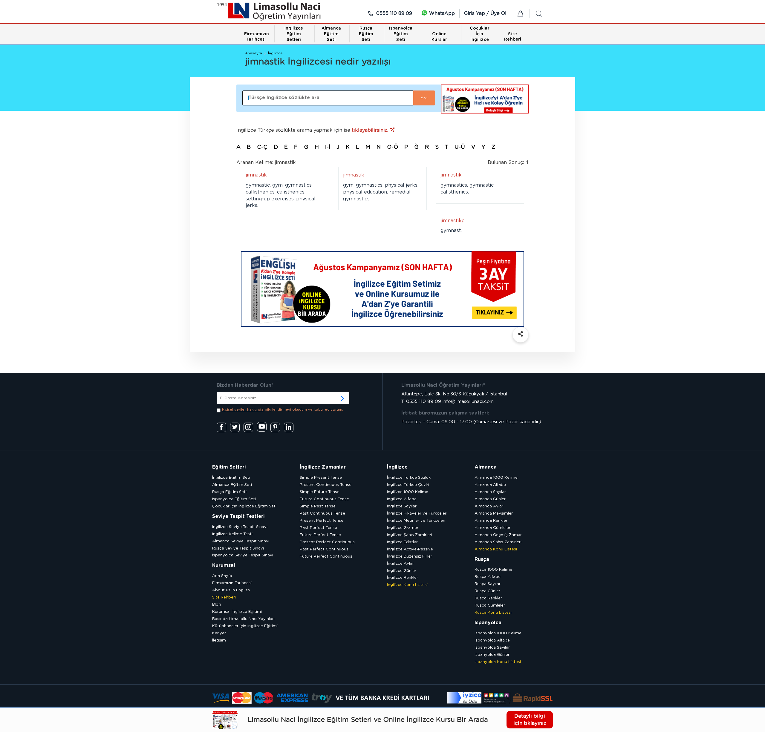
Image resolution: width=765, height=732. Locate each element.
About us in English (231, 590)
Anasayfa (253, 53)
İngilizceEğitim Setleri (293, 34)
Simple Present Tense (321, 478)
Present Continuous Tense (325, 485)
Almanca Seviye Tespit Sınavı (240, 541)
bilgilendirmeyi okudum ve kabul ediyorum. (282, 409)
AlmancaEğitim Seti (331, 34)
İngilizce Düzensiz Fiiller (409, 556)
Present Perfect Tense (321, 521)
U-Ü (460, 147)
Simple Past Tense (318, 506)
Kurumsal (223, 565)
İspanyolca (488, 622)
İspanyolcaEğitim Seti (400, 34)
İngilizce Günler (401, 571)
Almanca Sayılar (490, 492)
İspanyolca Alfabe (492, 640)
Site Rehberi (224, 597)
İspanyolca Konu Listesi (498, 662)
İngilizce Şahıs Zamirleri (409, 535)
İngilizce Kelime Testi (232, 534)
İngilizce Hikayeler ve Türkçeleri (417, 513)
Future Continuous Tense (324, 499)
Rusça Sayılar (488, 584)
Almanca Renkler (491, 521)
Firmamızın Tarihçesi (232, 583)
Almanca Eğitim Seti (232, 485)
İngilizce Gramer (402, 528)
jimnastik (256, 175)
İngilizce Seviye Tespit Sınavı (239, 527)
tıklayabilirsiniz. (371, 130)
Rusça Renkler (488, 598)
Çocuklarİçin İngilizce (479, 34)
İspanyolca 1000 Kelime (498, 633)
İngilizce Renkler (402, 578)
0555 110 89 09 (393, 13)
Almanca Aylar (489, 506)
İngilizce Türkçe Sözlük (409, 478)
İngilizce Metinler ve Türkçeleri (416, 521)
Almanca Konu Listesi (496, 549)
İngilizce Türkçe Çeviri (408, 485)
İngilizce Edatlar (402, 542)
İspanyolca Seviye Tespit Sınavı (242, 555)
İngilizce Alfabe (402, 499)
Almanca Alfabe (490, 485)
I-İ (327, 147)
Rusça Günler (487, 591)
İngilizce (275, 53)
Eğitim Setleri (229, 467)
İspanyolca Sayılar (492, 648)
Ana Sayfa (222, 576)
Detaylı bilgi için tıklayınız (529, 719)
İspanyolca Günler (492, 655)
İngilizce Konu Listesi (407, 585)
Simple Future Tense (319, 492)
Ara (424, 98)
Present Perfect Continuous (327, 542)
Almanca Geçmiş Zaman (499, 535)
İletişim (219, 640)
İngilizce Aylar (400, 564)
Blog (216, 605)
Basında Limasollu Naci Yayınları (243, 619)
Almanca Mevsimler (494, 513)
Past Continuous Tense (322, 513)
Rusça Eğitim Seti (229, 492)
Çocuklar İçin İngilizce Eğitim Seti (244, 506)
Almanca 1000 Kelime (496, 478)
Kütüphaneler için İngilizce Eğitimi (245, 626)
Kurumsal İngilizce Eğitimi (237, 612)
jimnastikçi (453, 220)
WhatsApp (441, 13)
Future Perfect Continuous (326, 556)
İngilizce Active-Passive (410, 549)
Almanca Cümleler (492, 528)
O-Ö (392, 147)
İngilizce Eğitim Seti (231, 478)
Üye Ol (498, 13)
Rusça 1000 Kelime (493, 570)
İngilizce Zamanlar (323, 467)
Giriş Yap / (477, 13)
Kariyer (219, 633)
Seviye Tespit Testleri (238, 516)
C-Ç (262, 147)
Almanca (486, 467)
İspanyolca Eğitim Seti (234, 499)
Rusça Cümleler (490, 605)
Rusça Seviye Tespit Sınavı (238, 548)
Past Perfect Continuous (324, 549)
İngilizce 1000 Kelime (407, 492)
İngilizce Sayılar (402, 506)
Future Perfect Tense (320, 535)
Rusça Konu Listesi (493, 613)
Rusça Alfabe (488, 577)
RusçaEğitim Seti (366, 34)
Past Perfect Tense (318, 528)
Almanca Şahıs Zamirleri (498, 542)
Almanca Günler (490, 499)
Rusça (482, 559)
